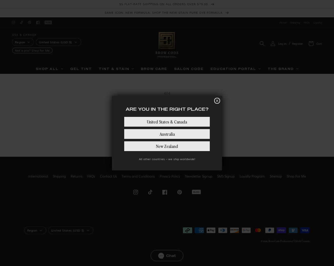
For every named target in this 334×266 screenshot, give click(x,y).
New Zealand (167, 146)
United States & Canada (167, 122)
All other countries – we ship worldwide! (167, 159)
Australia (167, 134)
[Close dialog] (217, 100)
